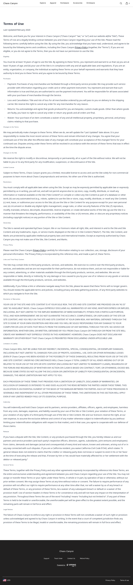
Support (46, 558)
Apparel (53, 3)
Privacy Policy (81, 47)
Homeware (64, 3)
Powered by (61, 565)
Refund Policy (84, 558)
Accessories (77, 3)
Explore (43, 3)
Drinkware (91, 3)
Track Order (58, 558)
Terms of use (124, 580)
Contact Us (71, 558)
